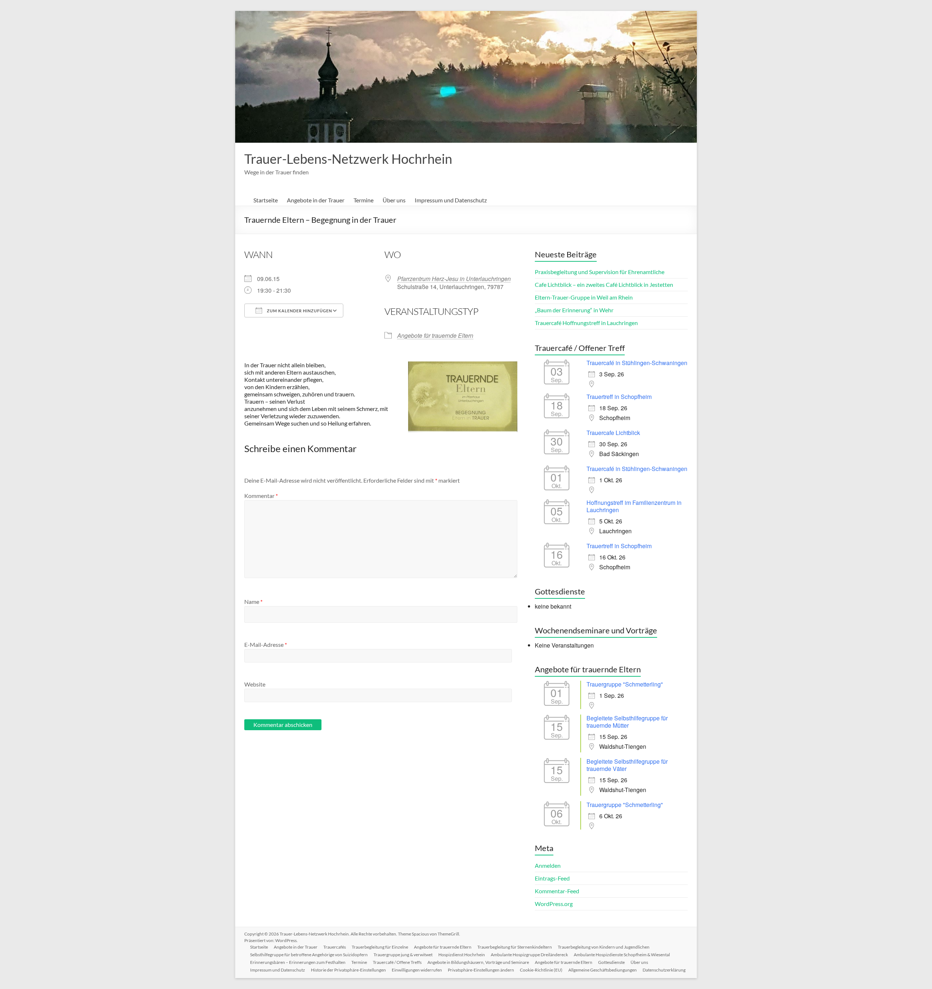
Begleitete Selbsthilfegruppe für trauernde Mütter (627, 721)
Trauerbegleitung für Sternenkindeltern (514, 947)
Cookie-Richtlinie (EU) (541, 970)
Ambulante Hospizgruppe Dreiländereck (529, 954)
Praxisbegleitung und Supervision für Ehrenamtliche (599, 271)
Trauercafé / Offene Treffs (397, 962)
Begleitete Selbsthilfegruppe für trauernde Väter (627, 765)
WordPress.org (554, 903)
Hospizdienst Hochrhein (461, 954)
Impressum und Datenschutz (451, 200)
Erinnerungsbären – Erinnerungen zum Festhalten (297, 962)
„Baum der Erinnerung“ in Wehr (574, 309)
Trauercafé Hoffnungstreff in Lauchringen (586, 322)
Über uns (394, 200)
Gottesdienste (611, 962)
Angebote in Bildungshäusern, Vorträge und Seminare (478, 962)
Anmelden (548, 865)
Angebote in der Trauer (315, 200)
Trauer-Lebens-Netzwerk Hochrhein (348, 159)
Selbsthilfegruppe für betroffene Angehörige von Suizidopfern (309, 954)
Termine (364, 200)
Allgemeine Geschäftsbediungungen (602, 970)
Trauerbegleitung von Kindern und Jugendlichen (603, 947)
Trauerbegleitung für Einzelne (380, 947)
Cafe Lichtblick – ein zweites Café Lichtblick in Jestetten (604, 284)
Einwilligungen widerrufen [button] (417, 970)
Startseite (265, 200)
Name (253, 601)
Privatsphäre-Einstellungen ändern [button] (481, 970)
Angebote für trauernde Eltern (435, 335)
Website (254, 684)
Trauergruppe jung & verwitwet (403, 954)
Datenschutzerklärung (664, 970)
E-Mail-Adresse (265, 644)
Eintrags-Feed (552, 878)
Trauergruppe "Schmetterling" (625, 684)
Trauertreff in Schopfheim (619, 396)
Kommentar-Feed (557, 890)
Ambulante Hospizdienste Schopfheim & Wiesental (622, 954)
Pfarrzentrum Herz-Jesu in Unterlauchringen (454, 278)
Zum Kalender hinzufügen (299, 310)
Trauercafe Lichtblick (613, 432)
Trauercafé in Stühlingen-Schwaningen (637, 363)
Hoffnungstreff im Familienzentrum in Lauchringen (634, 506)
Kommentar (261, 495)
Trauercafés (334, 947)
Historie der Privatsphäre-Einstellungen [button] (348, 970)
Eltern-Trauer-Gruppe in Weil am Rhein (584, 297)
